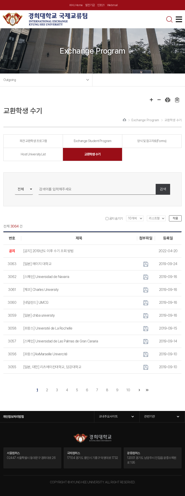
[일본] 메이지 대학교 (37, 264)
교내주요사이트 (108, 416)
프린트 (167, 100)
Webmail (112, 5)
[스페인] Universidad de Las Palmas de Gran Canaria (60, 341)
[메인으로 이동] (45, 19)
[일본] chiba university (39, 315)
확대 (151, 99)
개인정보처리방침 (13, 416)
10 (128, 390)
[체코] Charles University (41, 289)
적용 (175, 218)
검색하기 (169, 19)
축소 (159, 99)
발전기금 (90, 5)
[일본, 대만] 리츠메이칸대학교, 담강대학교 (52, 367)
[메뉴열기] (179, 19)
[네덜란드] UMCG (36, 302)
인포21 (101, 5)
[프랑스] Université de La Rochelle (47, 328)
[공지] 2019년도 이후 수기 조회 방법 (48, 251)
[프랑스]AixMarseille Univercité (45, 354)
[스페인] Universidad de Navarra (46, 277)
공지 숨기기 (116, 218)
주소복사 (177, 99)
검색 (163, 189)
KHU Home (76, 5)
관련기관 (149, 416)
